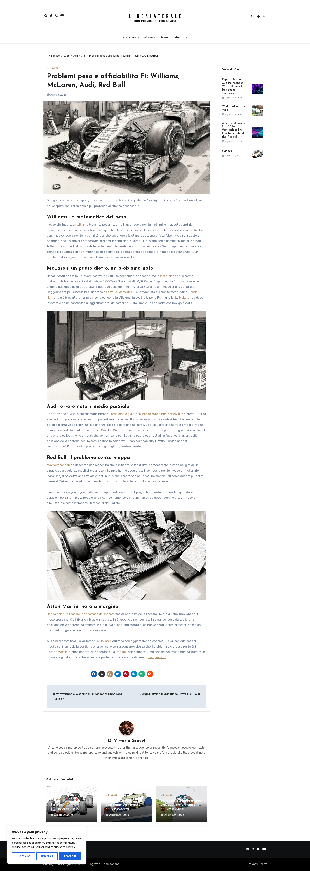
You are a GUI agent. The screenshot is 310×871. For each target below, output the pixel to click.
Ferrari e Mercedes (119, 292)
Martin (62, 652)
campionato (157, 657)
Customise (23, 856)
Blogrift (92, 864)
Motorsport (131, 37)
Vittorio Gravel (129, 741)
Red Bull (121, 652)
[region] (46, 845)
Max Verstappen (58, 465)
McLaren (166, 276)
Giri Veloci (53, 68)
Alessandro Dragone (68, 809)
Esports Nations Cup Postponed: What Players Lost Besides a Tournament (234, 86)
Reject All (47, 856)
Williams (82, 224)
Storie (164, 37)
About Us (180, 37)
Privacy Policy (257, 864)
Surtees (56, 804)
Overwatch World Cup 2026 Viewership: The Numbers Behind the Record (233, 130)
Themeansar (110, 864)
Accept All (70, 856)
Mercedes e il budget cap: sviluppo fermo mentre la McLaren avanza (181, 804)
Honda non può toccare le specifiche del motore (81, 614)
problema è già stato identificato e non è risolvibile (147, 414)
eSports (149, 37)
